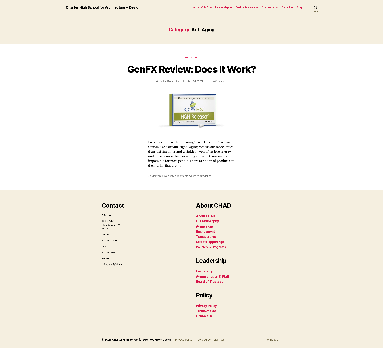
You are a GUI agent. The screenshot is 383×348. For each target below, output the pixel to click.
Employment (205, 231)
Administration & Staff (212, 276)
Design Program (245, 7)
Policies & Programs (211, 247)
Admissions (205, 226)
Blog (299, 7)
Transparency (206, 237)
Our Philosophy (207, 221)
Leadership (222, 7)
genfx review (159, 175)
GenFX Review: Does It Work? (191, 69)
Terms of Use (206, 311)
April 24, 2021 (195, 81)
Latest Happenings (210, 242)
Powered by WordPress (210, 339)
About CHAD (201, 7)
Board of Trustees (209, 281)
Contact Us (204, 316)
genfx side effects (178, 175)
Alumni (286, 7)
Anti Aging (191, 57)
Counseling (268, 7)
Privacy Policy (206, 306)
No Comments (219, 81)
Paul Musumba (171, 81)
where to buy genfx (200, 175)
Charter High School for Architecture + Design (103, 7)
